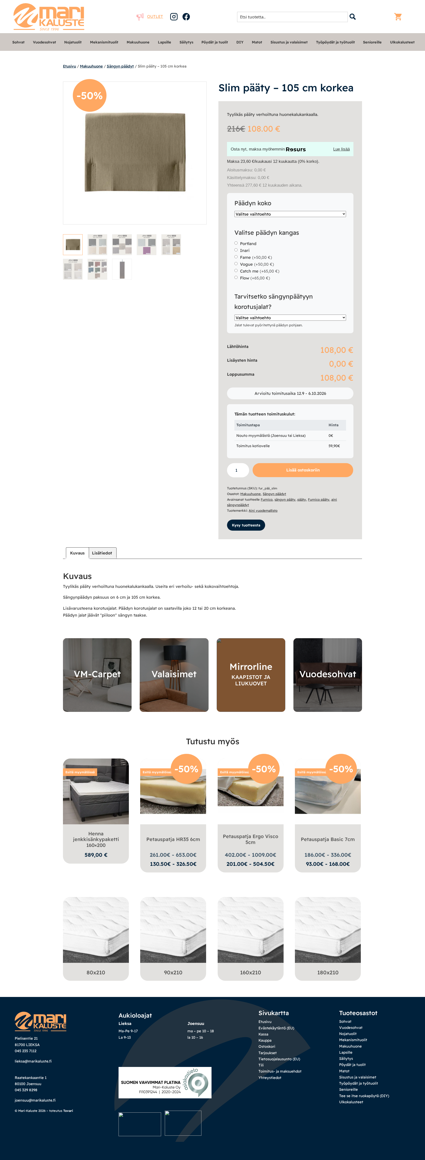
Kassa (263, 1034)
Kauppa (265, 1040)
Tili (261, 1065)
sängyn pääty (284, 499)
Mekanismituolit (104, 42)
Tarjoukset (267, 1052)
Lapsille (164, 42)
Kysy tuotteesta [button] (246, 525)
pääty (301, 499)
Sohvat (18, 42)
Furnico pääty (318, 499)
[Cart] (399, 16)
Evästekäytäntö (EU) (276, 1028)
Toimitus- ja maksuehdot (280, 1071)
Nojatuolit (73, 42)
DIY (239, 42)
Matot (257, 42)
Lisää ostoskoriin (303, 469)
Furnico (267, 499)
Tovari (68, 1111)
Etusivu (69, 66)
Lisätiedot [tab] (102, 552)
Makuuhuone (138, 42)
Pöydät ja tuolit (214, 42)
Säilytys (186, 42)
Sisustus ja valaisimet (289, 42)
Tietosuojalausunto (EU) (279, 1059)
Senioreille (372, 42)
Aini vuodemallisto (263, 510)
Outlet (155, 16)
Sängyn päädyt (120, 66)
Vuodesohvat (44, 42)
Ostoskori (266, 1046)
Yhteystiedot (269, 1077)
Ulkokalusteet (402, 42)
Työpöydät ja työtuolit (335, 42)
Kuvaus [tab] (77, 552)
